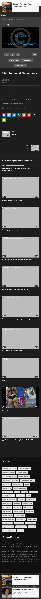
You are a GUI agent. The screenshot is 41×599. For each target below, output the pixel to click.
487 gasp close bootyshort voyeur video (15, 289)
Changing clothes (22, 472)
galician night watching (20, 488)
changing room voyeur (9, 476)
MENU (4, 15)
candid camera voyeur (9, 468)
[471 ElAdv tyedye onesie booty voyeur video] (20, 247)
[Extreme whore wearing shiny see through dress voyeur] (20, 306)
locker (17, 492)
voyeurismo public (8, 527)
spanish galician (18, 511)
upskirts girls (21, 519)
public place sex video (9, 499)
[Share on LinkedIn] (14, 115)
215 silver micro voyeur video (12, 350)
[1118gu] (20, 134)
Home (3, 19)
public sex (21, 499)
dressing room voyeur (27, 480)
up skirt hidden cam (8, 519)
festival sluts (17, 108)
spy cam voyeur (7, 515)
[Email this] (4, 120)
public (28, 496)
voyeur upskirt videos (9, 531)
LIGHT (4, 24)
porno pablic (20, 496)
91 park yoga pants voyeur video (13, 230)
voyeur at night (19, 523)
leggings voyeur (7, 492)
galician (27, 484)
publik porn (17, 503)
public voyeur (7, 503)
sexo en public (28, 507)
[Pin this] (29, 115)
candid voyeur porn (8, 472)
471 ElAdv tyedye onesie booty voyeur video (17, 259)
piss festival (33, 492)
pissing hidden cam (8, 496)
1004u (4, 380)
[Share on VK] (34, 115)
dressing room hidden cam (10, 480)
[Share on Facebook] (4, 115)
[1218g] (20, 148)
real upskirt (17, 507)
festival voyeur (25, 108)
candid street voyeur (24, 468)
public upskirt (31, 499)
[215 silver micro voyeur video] (20, 338)
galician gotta (7, 488)
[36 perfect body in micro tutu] (20, 187)
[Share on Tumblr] (19, 115)
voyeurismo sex (21, 527)
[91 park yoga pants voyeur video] (20, 217)
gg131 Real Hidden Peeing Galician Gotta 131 (17, 440)
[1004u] (20, 368)
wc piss (20, 531)
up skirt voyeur (7, 523)
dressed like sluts (9, 108)
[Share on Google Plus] (24, 115)
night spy (24, 492)
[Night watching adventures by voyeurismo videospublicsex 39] (20, 165)
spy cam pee (29, 511)
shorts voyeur (7, 511)
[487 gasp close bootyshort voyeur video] (20, 276)
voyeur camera (30, 523)
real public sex (7, 507)
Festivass (10, 19)
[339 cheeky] (20, 397)
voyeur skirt (32, 527)
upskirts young (32, 519)
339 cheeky (6, 410)
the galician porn (19, 515)
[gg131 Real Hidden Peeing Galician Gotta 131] (20, 427)
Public (9, 89)
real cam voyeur (27, 503)
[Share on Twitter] (9, 115)
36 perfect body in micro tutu (12, 200)
